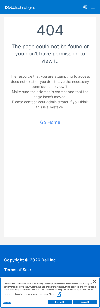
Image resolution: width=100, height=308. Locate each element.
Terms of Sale (17, 269)
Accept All (85, 302)
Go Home (50, 122)
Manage (7, 302)
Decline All (59, 302)
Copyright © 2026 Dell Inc (30, 260)
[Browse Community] (92, 7)
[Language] (85, 7)
